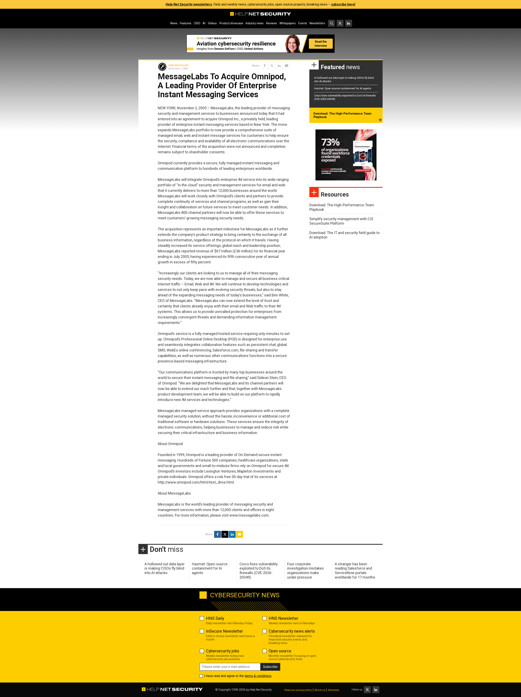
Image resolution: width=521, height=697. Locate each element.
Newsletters (317, 23)
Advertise (333, 689)
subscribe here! (343, 4)
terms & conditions (258, 676)
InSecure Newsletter (224, 631)
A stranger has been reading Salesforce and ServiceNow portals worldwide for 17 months (355, 570)
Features (185, 23)
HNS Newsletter (283, 618)
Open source (280, 650)
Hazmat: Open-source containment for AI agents (342, 88)
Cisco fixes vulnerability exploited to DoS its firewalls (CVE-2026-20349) (259, 570)
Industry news (255, 23)
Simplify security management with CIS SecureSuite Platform (341, 221)
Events (302, 23)
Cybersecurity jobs (222, 650)
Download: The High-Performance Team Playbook (342, 115)
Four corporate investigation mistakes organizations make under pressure (305, 570)
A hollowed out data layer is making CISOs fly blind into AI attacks (164, 568)
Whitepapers (287, 23)
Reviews (271, 23)
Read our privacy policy (298, 689)
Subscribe (270, 666)
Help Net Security (179, 65)
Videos (212, 23)
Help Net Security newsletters (189, 4)
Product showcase (231, 23)
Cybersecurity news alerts (292, 631)
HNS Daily (215, 618)
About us (319, 689)
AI (204, 23)
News (173, 23)
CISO (197, 23)
